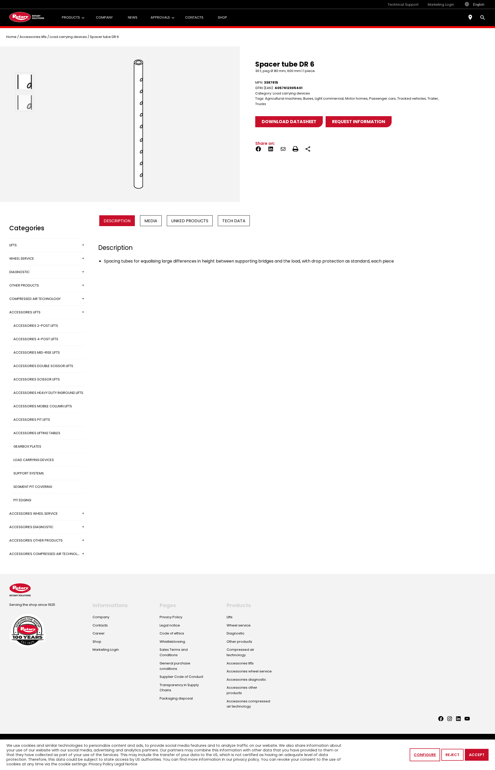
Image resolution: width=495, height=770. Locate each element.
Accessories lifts (33, 36)
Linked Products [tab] (189, 221)
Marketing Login (441, 4)
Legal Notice (125, 764)
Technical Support (403, 4)
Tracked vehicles (411, 98)
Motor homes (356, 98)
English (478, 4)
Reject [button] (452, 754)
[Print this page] (295, 150)
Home (11, 36)
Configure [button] (425, 754)
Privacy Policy (101, 764)
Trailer (432, 98)
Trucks (260, 103)
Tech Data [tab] (233, 221)
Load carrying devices (68, 36)
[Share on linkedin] (271, 150)
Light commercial (329, 98)
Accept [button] (476, 754)
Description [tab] (117, 221)
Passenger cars (382, 98)
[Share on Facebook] (258, 150)
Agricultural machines (283, 98)
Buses (308, 98)
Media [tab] (150, 221)
